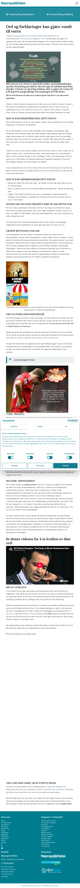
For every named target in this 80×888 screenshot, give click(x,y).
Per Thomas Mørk (7, 867)
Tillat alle (65, 465)
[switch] (30, 457)
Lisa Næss (4, 876)
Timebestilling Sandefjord (21, 14)
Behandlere (5, 829)
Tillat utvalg (40, 465)
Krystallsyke (45, 829)
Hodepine (44, 825)
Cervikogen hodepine (48, 823)
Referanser (5, 832)
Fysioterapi (5, 836)
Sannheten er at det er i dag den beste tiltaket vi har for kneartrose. (32, 338)
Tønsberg (4, 827)
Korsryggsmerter (47, 827)
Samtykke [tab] (14, 426)
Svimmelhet (45, 844)
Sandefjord (5, 825)
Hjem (3, 821)
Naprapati (4, 834)
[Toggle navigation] (77, 3)
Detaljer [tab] (40, 426)
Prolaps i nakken (47, 836)
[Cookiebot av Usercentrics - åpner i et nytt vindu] (69, 420)
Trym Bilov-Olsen (7, 874)
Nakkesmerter (46, 832)
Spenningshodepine (48, 842)
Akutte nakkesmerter (48, 821)
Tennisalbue (45, 846)
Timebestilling (6, 823)
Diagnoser (4, 838)
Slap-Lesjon (45, 840)
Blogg (3, 830)
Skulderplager (46, 838)
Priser (3, 840)
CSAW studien (24, 516)
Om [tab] (66, 426)
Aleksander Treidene (8, 869)
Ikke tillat (15, 465)
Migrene (44, 830)
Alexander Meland (7, 872)
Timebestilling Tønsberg (61, 14)
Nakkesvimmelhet (47, 834)
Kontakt (3, 842)
